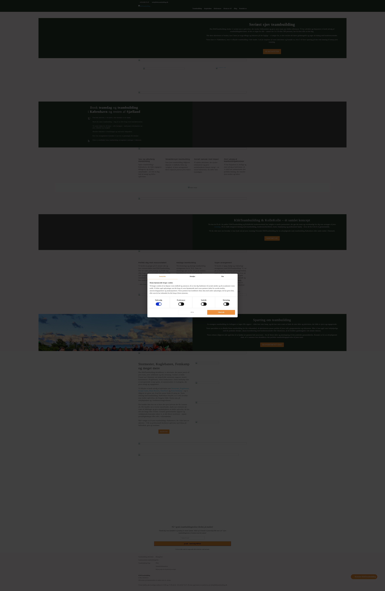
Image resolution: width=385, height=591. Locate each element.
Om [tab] (222, 276)
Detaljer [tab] (192, 276)
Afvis (192, 312)
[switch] (181, 304)
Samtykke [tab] (162, 276)
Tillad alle (221, 312)
